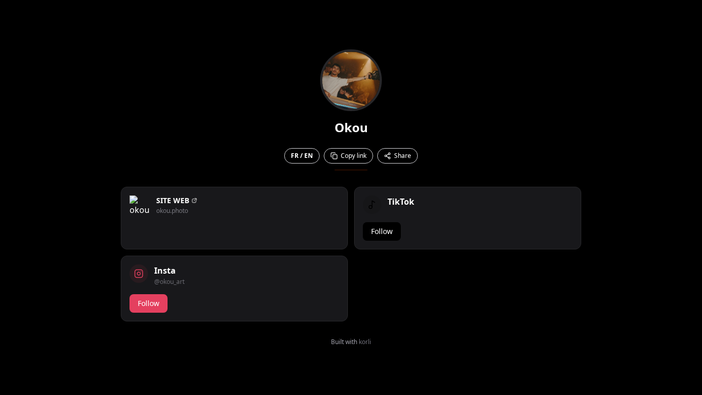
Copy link (353, 155)
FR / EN (302, 155)
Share (402, 155)
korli (365, 341)
